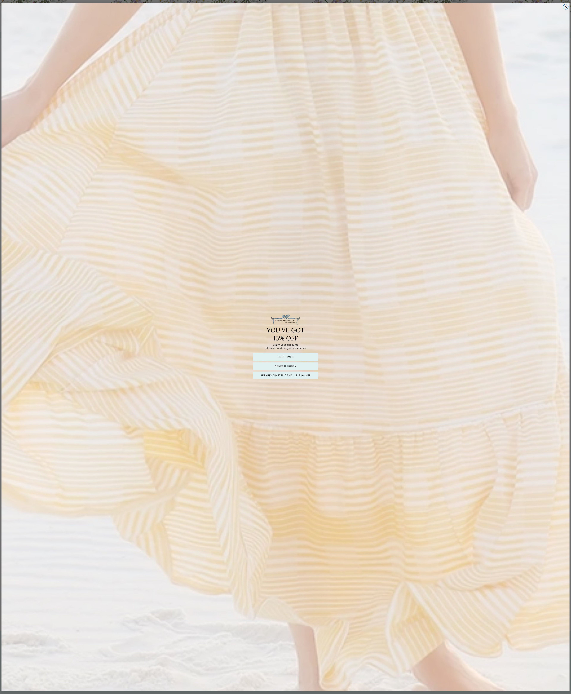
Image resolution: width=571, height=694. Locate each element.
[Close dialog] (565, 6)
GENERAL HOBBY (285, 366)
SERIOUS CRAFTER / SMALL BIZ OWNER (285, 375)
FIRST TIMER (285, 357)
